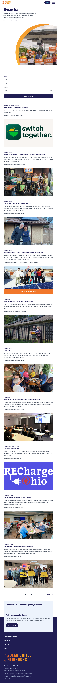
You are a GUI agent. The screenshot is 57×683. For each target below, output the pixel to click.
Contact (17, 671)
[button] (53, 3)
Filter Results (28, 96)
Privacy (5, 671)
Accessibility (11, 671)
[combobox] (28, 83)
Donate (47, 3)
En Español (22, 671)
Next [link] (48, 594)
